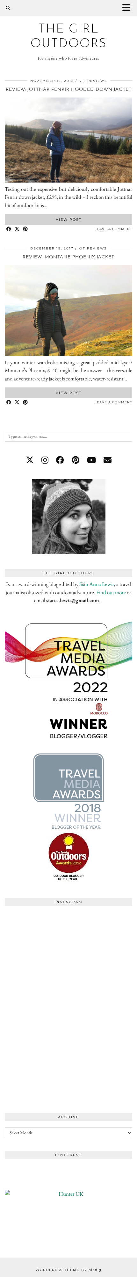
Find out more (111, 592)
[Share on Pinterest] (25, 229)
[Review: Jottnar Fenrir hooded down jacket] (68, 180)
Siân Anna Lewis (96, 584)
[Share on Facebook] (9, 229)
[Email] (108, 460)
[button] (128, 8)
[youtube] (91, 460)
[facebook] (60, 460)
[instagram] (44, 460)
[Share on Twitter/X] (17, 229)
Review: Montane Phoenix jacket (68, 257)
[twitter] (30, 460)
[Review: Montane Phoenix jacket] (68, 353)
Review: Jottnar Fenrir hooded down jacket (69, 89)
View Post (69, 219)
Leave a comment (113, 229)
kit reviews (93, 81)
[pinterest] (75, 460)
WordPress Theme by (68, 1270)
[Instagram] (36, 941)
